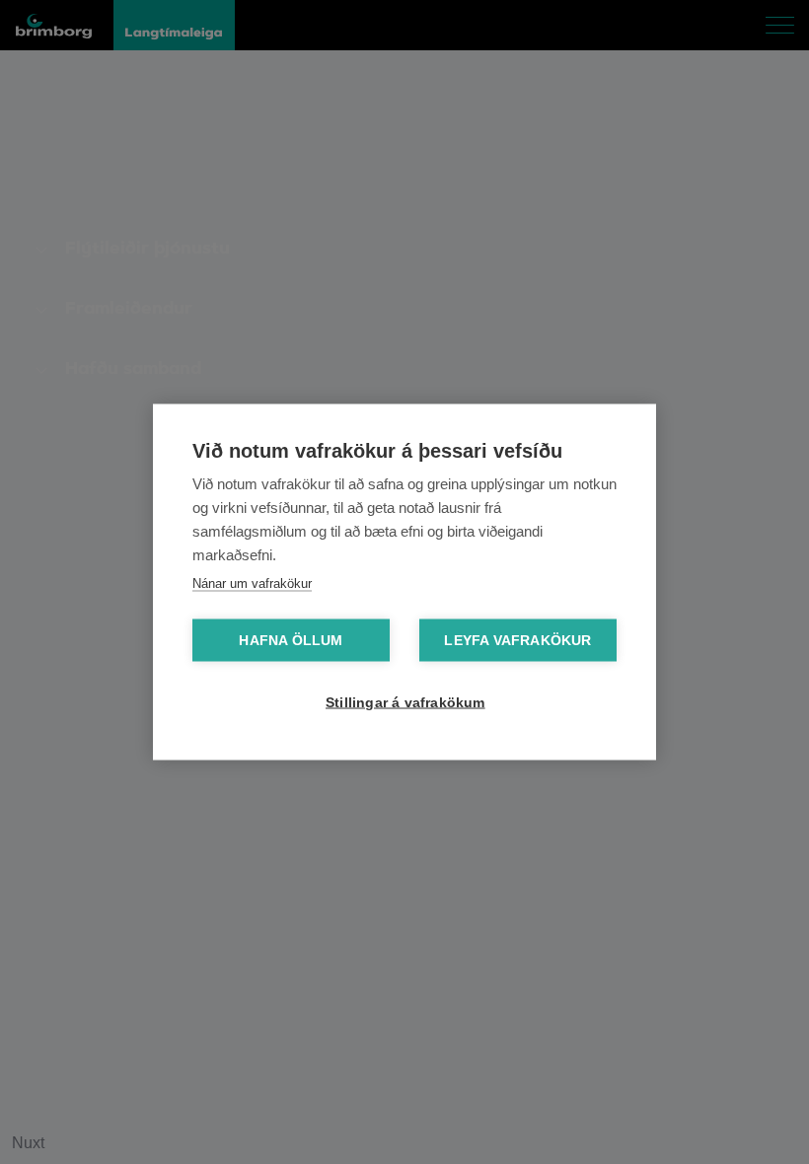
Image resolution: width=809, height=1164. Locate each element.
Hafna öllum (290, 640)
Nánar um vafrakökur (252, 583)
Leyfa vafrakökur (517, 640)
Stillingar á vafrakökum (405, 702)
